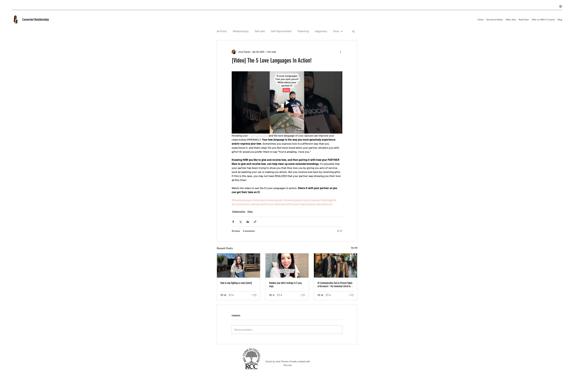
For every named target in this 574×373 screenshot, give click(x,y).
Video (250, 211)
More (336, 31)
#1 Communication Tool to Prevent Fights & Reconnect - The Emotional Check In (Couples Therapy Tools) (334, 284)
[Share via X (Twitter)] (240, 221)
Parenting (303, 31)
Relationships (241, 31)
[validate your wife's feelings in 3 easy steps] (287, 265)
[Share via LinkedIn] (247, 221)
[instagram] (560, 6)
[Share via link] (255, 221)
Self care (260, 31)
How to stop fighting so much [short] (236, 283)
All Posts (222, 31)
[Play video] (287, 102)
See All (354, 247)
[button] (494, 19)
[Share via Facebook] (233, 221)
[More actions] (340, 52)
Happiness (321, 31)
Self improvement (281, 31)
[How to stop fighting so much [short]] (238, 265)
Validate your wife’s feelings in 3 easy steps (285, 284)
